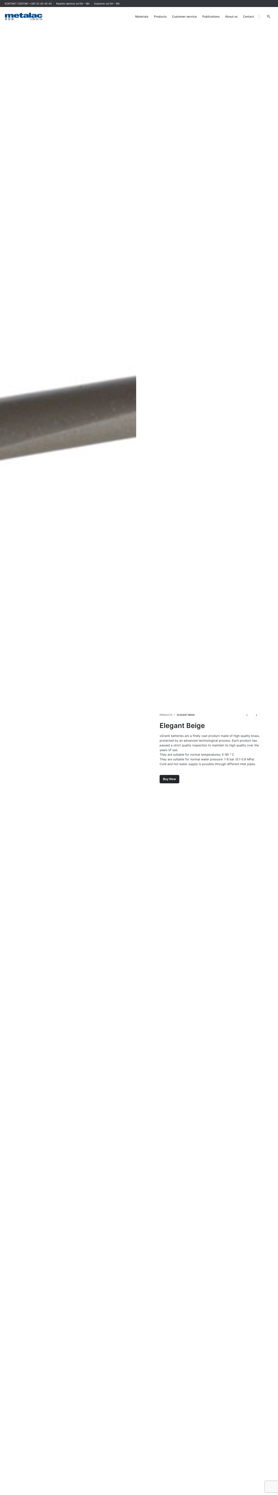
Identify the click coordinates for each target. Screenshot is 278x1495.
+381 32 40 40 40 (40, 3)
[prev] (247, 715)
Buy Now (169, 779)
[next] (256, 715)
